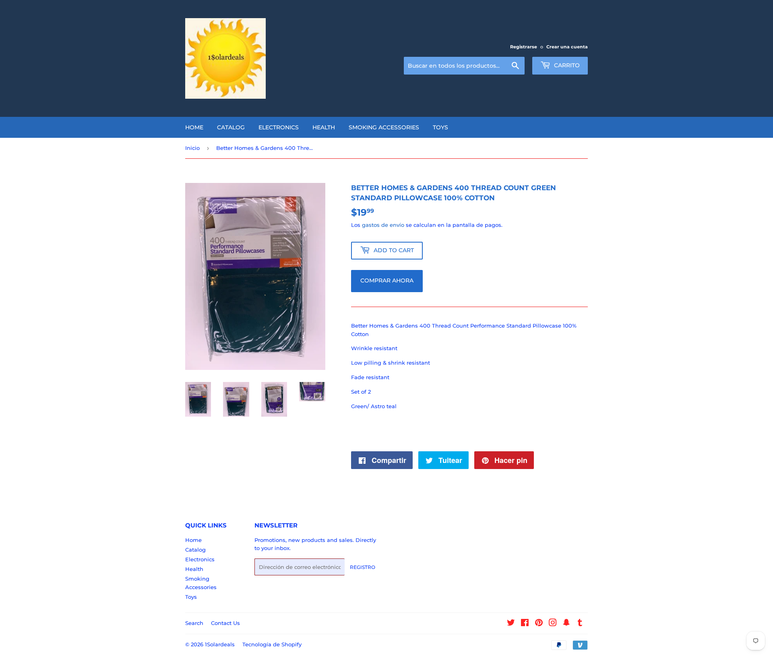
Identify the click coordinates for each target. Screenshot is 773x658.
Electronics (278, 127)
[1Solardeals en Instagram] (553, 624)
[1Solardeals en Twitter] (511, 624)
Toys (440, 127)
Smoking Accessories (384, 127)
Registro (362, 567)
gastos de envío (383, 225)
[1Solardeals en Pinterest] (539, 624)
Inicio (192, 148)
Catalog (231, 127)
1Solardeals (220, 644)
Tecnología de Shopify (272, 644)
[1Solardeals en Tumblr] (580, 624)
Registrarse (523, 47)
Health (323, 127)
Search (194, 623)
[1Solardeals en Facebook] (525, 624)
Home (194, 127)
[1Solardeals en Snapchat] (566, 624)
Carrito (566, 65)
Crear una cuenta (567, 47)
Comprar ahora (386, 280)
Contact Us (225, 623)
